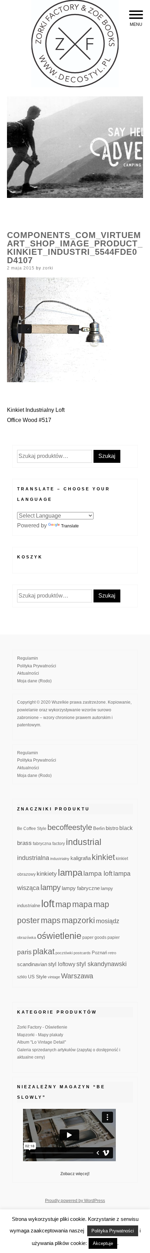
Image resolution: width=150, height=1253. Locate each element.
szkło (22, 976)
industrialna (33, 857)
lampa (70, 872)
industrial (84, 842)
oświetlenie (59, 936)
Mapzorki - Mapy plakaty (40, 1034)
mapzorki (78, 920)
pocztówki (64, 953)
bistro (112, 828)
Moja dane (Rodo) (34, 681)
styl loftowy (61, 964)
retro (112, 953)
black (126, 828)
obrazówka (26, 937)
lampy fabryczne (81, 888)
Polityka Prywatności (36, 665)
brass (24, 843)
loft (47, 903)
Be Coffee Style (31, 828)
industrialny (59, 859)
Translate (70, 526)
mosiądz (107, 921)
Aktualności (28, 673)
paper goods (94, 937)
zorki (48, 268)
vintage (54, 977)
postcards (82, 953)
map (63, 904)
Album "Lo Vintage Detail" (41, 1042)
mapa (82, 904)
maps (51, 920)
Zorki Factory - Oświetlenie (42, 1027)
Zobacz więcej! (75, 1173)
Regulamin (27, 658)
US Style (37, 976)
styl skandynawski (101, 964)
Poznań (99, 952)
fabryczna (42, 843)
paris (24, 952)
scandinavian (32, 964)
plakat (43, 951)
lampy (50, 887)
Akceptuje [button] (103, 1243)
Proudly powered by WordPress (75, 1200)
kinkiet (103, 857)
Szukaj (106, 456)
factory (58, 843)
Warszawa (77, 976)
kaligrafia (80, 858)
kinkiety (47, 873)
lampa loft (97, 873)
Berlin (99, 828)
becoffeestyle (69, 827)
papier (113, 937)
